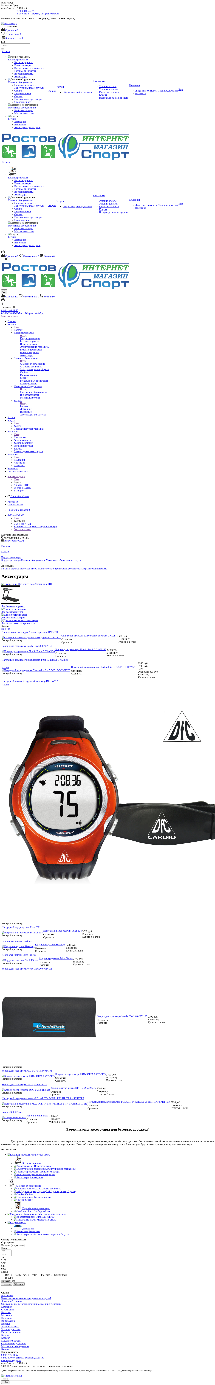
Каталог (18, 330)
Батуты (24, 406)
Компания (19, 459)
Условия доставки (10, 1329)
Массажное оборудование (34, 392)
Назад (17, 327)
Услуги (17, 426)
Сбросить (18, 1284)
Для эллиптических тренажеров (18, 623)
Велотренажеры (28, 568)
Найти (5, 1382)
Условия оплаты (10, 1326)
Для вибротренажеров (13, 617)
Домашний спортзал (12, 1301)
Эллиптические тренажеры (52, 568)
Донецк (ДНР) (21, 485)
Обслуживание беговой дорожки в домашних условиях (31, 1304)
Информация (8, 1321)
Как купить (20, 437)
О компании (7, 1309)
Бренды (5, 1335)
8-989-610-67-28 (38, 13)
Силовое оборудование (32, 363)
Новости (6, 1312)
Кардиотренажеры (30, 338)
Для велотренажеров (12, 612)
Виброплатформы (98, 568)
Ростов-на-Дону (22, 487)
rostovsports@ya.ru (14, 540)
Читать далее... (9, 1149)
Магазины (6, 1315)
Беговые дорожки (10, 568)
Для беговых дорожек (13, 606)
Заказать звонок (9, 316)
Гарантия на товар (11, 1332)
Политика (6, 1318)
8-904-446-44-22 (25, 11)
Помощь (5, 1323)
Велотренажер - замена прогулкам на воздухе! (26, 1298)
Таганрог (19, 490)
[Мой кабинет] (3, 42)
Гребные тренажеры (77, 568)
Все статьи (7, 1295)
